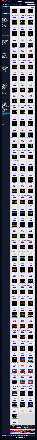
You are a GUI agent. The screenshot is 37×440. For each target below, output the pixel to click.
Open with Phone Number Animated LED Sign (30, 396)
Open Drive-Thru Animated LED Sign (22, 227)
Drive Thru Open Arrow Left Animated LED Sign (22, 373)
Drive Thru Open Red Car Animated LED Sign (14, 396)
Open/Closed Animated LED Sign (22, 137)
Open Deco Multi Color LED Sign (14, 193)
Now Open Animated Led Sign (14, 272)
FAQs (16, 4)
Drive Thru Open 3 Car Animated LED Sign (22, 385)
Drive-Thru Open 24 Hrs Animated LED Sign (30, 194)
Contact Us (20, 4)
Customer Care (13, 4)
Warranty (22, 435)
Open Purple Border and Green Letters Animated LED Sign (14, 149)
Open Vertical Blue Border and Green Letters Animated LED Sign (22, 149)
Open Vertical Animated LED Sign (14, 171)
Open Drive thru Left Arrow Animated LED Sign (22, 194)
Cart (27, 0)
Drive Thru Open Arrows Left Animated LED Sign (30, 373)
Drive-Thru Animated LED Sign (23, 317)
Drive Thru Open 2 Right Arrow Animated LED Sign (14, 385)
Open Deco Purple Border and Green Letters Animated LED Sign (30, 137)
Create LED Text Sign (4, 435)
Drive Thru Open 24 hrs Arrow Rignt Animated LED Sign (14, 373)
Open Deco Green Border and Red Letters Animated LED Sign (30, 126)
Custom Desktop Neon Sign (5, 12)
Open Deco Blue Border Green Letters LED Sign (31, 351)
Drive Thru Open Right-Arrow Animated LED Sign (22, 362)
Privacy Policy (14, 435)
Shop (11, 6)
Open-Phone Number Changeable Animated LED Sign (30, 317)
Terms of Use (18, 435)
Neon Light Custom (4, 115)
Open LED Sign (14, 13)
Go (34, 4)
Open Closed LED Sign (22, 171)
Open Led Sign (22, 36)
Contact (3, 124)
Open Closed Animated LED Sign (14, 58)
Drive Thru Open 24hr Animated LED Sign (22, 351)
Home (3, 4)
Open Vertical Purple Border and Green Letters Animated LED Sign (14, 160)
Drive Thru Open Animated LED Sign (14, 137)
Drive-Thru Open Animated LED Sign (22, 47)
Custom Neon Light (4, 114)
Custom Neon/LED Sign (8, 4)
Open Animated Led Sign (22, 272)
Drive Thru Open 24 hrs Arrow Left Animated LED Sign (30, 362)
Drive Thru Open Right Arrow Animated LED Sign (30, 385)
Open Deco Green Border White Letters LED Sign (14, 362)
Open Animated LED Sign (14, 47)
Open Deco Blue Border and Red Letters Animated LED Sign (22, 182)
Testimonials (3, 123)
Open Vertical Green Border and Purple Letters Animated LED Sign (30, 149)
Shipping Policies (4, 117)
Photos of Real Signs (4, 116)
